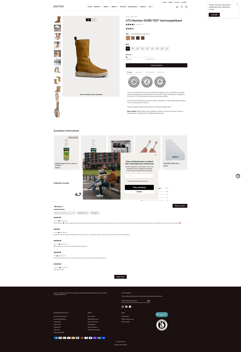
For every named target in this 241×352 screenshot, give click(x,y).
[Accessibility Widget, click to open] (238, 176)
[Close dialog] (155, 160)
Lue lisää (214, 15)
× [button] (237, 4)
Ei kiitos (139, 198)
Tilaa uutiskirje (139, 193)
